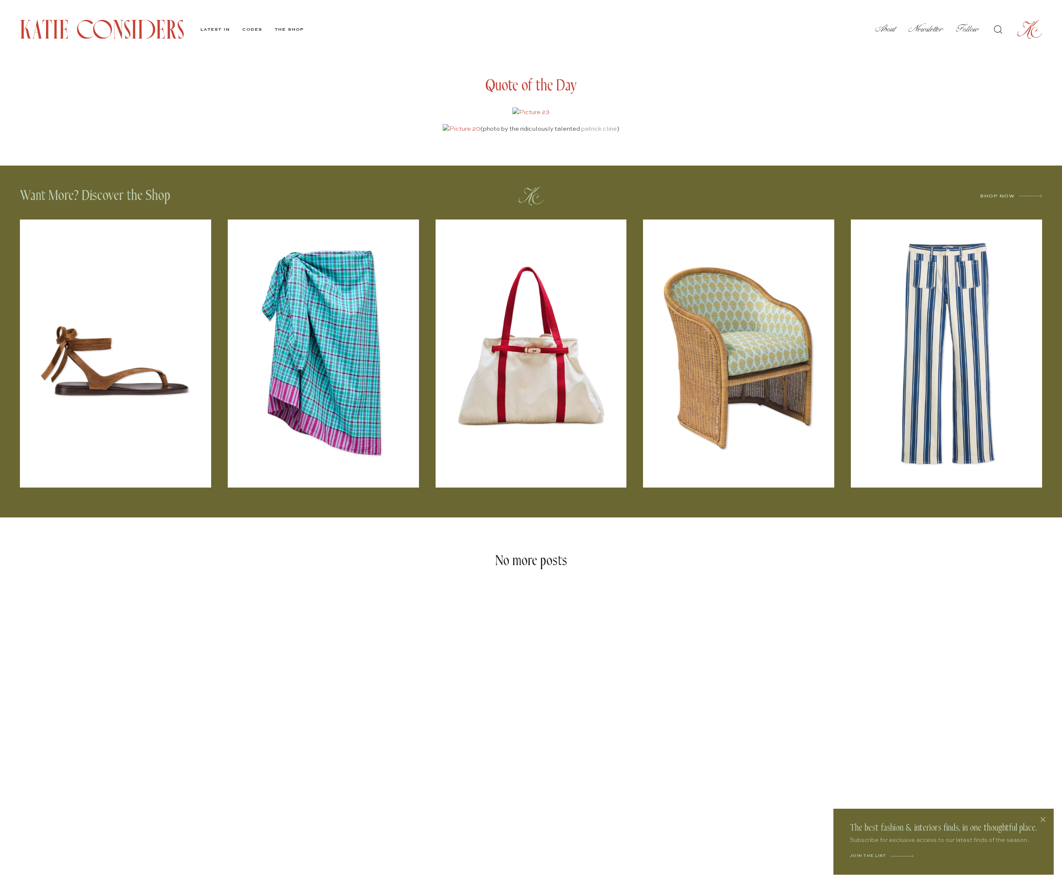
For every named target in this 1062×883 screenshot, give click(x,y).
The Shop (289, 29)
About (885, 29)
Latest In (215, 29)
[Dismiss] (1043, 819)
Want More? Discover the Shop (95, 195)
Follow (967, 29)
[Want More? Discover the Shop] (531, 196)
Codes (252, 29)
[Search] (998, 29)
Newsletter (926, 29)
